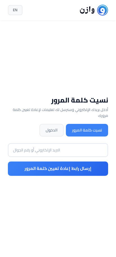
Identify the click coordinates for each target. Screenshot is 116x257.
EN (15, 9)
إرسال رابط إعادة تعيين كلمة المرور (58, 168)
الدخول (51, 130)
